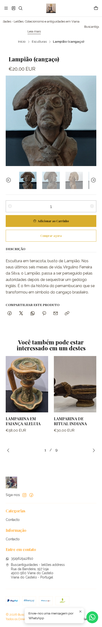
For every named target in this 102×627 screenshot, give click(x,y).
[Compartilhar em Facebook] (10, 313)
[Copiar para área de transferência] (67, 313)
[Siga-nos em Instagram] (24, 495)
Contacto (13, 520)
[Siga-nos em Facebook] (31, 495)
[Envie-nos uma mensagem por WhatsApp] (92, 617)
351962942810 (22, 558)
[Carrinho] (96, 8)
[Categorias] (13, 8)
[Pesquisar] (20, 8)
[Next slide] (92, 180)
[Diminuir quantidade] (10, 206)
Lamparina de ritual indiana (70, 421)
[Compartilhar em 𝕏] (21, 313)
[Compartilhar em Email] (56, 313)
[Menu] (6, 8)
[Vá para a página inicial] (51, 8)
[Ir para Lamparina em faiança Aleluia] (27, 384)
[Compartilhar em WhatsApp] (33, 313)
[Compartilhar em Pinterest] (44, 313)
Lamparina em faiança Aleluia (23, 421)
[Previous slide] (9, 180)
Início (22, 41)
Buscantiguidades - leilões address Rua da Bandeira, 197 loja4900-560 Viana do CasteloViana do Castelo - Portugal (38, 571)
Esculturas (39, 41)
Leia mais (16, 31)
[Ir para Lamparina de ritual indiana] (75, 384)
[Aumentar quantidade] (92, 206)
